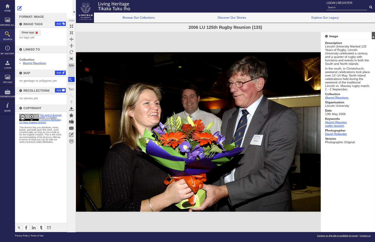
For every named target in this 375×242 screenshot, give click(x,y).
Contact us (365, 235)
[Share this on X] (19, 225)
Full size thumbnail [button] (71, 26)
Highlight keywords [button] (71, 102)
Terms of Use (37, 235)
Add (58, 23)
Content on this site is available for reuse (337, 235)
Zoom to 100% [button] (71, 58)
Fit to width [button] (71, 39)
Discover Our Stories (232, 17)
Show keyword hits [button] (71, 96)
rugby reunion (334, 125)
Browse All (7, 25)
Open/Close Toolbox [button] (74, 8)
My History (7, 53)
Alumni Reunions (34, 63)
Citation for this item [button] (71, 141)
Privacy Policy (22, 235)
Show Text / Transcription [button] (71, 89)
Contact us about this (71, 128)
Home (7, 11)
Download (71, 109)
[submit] (370, 7)
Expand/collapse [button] (373, 35)
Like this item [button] (71, 122)
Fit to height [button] (71, 45)
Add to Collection (71, 115)
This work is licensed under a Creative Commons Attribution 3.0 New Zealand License (40, 119)
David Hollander (336, 134)
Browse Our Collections (139, 17)
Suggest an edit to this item (19, 8)
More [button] (7, 111)
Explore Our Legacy (325, 17)
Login (7, 68)
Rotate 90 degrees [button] (71, 52)
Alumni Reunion (336, 122)
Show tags (27, 32)
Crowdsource (7, 96)
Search (7, 39)
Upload (7, 82)
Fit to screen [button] (71, 32)
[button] (71, 79)
